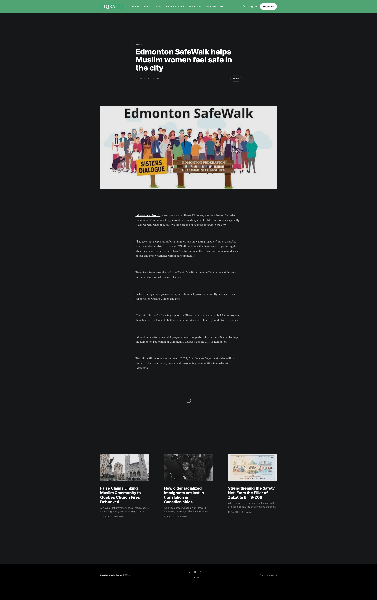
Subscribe (268, 6)
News (158, 6)
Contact (195, 577)
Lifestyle (211, 6)
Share (236, 78)
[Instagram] (200, 572)
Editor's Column (175, 6)
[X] (189, 572)
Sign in (253, 6)
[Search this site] (244, 6)
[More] (221, 6)
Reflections (195, 6)
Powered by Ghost (268, 575)
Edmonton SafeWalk (147, 215)
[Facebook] (195, 572)
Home (135, 6)
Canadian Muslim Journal (111, 575)
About (146, 6)
